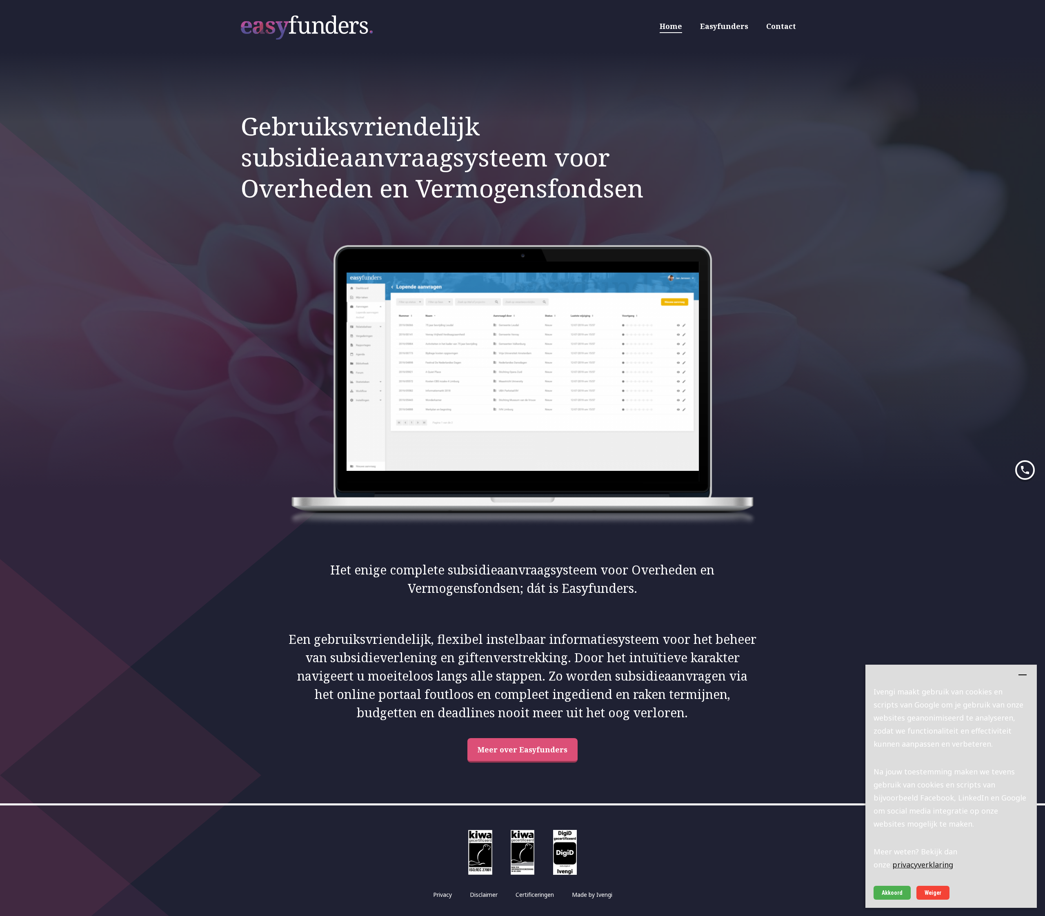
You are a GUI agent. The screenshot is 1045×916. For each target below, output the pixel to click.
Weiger (933, 892)
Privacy (442, 894)
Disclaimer (484, 894)
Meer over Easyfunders (522, 749)
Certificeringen (535, 894)
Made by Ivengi (592, 894)
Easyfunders (724, 26)
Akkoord (892, 892)
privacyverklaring (922, 864)
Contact (781, 26)
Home (671, 26)
